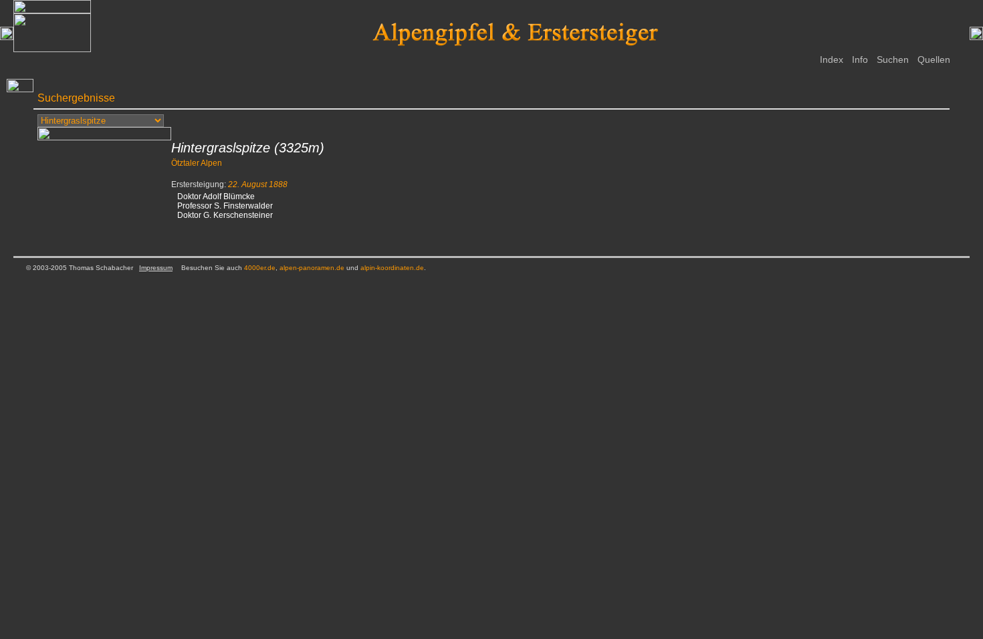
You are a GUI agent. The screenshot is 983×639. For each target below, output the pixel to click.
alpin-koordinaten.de (392, 267)
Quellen (933, 59)
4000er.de (260, 267)
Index (831, 59)
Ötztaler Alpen (196, 163)
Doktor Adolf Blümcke (216, 196)
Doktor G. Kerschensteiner (225, 215)
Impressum (156, 267)
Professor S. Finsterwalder (225, 206)
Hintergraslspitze (220, 147)
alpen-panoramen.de (312, 267)
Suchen (893, 59)
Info (860, 59)
